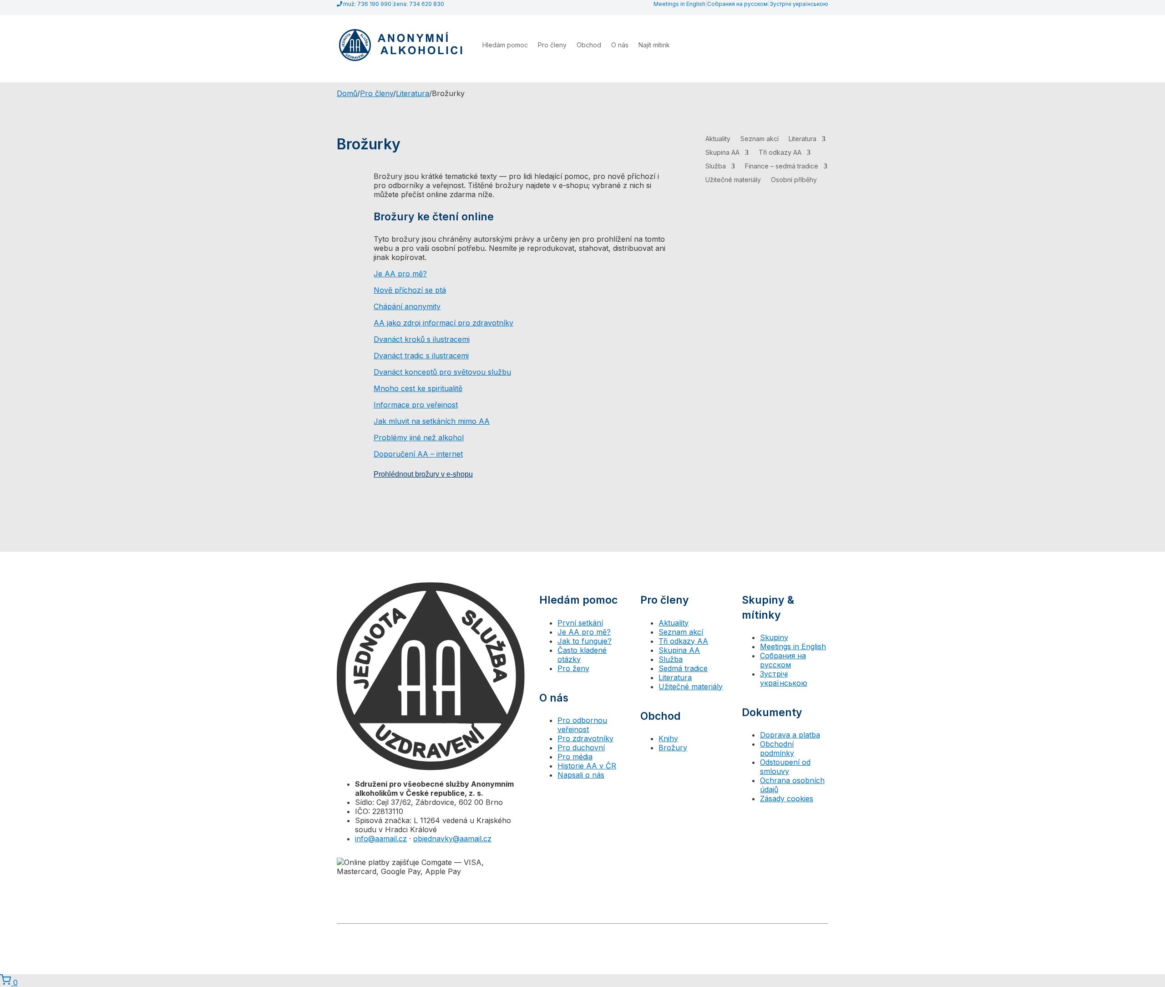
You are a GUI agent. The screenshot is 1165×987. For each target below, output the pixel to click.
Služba (715, 166)
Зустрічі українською (799, 3)
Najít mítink (654, 45)
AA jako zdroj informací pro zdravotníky (443, 322)
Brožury (672, 747)
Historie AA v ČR (586, 765)
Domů (347, 93)
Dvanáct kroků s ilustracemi (422, 339)
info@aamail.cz (381, 838)
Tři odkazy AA (780, 152)
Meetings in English (679, 3)
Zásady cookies (786, 798)
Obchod (589, 45)
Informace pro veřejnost (416, 404)
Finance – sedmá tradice (781, 166)
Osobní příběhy (794, 180)
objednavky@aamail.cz (452, 838)
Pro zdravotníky (585, 738)
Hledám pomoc (505, 45)
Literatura (412, 93)
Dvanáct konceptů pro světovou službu (442, 371)
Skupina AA (722, 152)
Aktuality (717, 139)
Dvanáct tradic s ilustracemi (421, 355)
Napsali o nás (580, 774)
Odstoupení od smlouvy (785, 767)
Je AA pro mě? (400, 273)
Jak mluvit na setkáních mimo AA (432, 421)
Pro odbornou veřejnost (582, 725)
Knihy (668, 738)
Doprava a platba (790, 734)
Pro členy (552, 45)
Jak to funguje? (584, 641)
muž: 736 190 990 (367, 3)
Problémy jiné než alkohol (419, 437)
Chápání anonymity (407, 306)
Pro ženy (573, 668)
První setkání (580, 622)
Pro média (575, 756)
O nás (619, 45)
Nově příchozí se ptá (410, 290)
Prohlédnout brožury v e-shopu (423, 474)
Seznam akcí (759, 139)
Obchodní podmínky (777, 748)
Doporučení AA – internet (418, 453)
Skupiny (774, 637)
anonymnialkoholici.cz (798, 933)
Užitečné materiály (733, 180)
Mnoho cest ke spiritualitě (418, 388)
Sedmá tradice (683, 668)
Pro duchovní (581, 747)
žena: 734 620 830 (418, 3)
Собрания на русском (737, 3)
